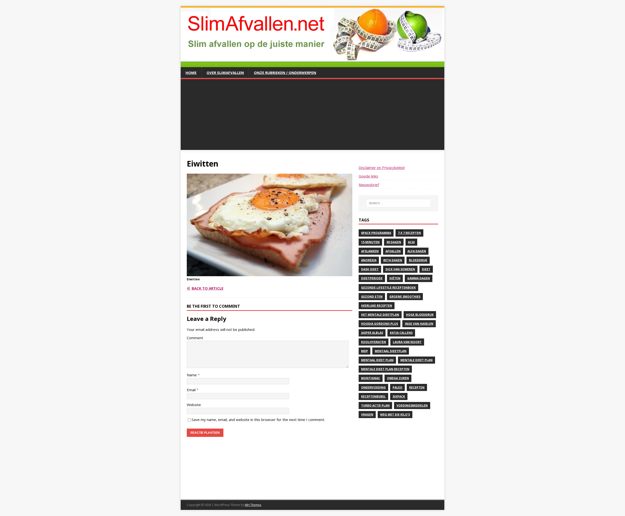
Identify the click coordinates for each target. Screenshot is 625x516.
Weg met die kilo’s (395, 414)
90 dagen (393, 242)
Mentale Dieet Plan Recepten (385, 369)
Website (194, 404)
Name (192, 374)
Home (191, 72)
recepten (417, 387)
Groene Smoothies (404, 297)
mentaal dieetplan (390, 351)
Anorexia (368, 260)
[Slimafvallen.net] (312, 64)
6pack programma (376, 233)
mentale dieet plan (416, 360)
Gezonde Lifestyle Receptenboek (388, 287)
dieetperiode (372, 278)
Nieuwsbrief (369, 184)
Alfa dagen (416, 251)
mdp (364, 351)
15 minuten (370, 242)
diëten (394, 278)
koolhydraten (373, 342)
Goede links (368, 176)
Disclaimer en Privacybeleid (382, 167)
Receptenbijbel (373, 396)
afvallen (393, 251)
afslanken (370, 251)
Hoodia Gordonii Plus (379, 324)
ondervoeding (373, 387)
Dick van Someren (400, 269)
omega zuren (398, 378)
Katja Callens (401, 333)
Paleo (397, 387)
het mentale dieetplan (380, 315)
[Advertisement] (312, 116)
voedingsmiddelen (412, 405)
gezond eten (372, 297)
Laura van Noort (407, 342)
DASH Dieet (370, 269)
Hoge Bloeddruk (420, 315)
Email (192, 389)
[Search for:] (398, 203)
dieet (426, 269)
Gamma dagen (418, 278)
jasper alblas (372, 333)
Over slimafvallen (225, 72)
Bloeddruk (418, 260)
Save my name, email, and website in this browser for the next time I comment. (258, 419)
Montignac (370, 378)
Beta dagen (392, 260)
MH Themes (253, 505)
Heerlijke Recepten (376, 306)
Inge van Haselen (419, 324)
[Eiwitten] (269, 273)
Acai (411, 242)
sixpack (399, 396)
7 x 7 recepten (409, 233)
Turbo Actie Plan (375, 405)
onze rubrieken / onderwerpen (285, 72)
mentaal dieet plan (377, 360)
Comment (195, 337)
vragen (367, 414)
